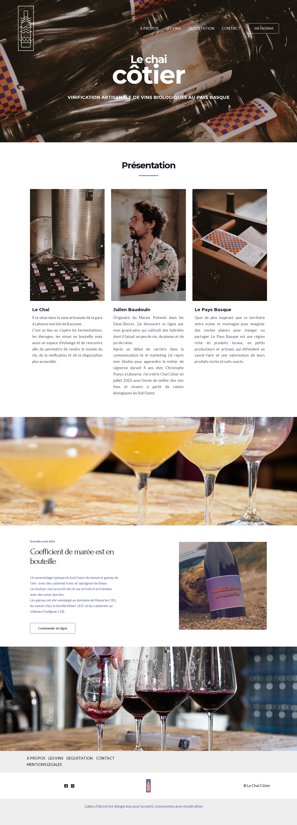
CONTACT (231, 28)
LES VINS (173, 28)
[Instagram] (73, 786)
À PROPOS (149, 28)
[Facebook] (66, 786)
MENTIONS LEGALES (44, 764)
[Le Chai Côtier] (26, 28)
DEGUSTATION (201, 28)
